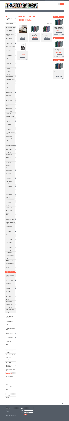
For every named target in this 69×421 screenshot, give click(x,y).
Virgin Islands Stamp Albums (9, 307)
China (6, 97)
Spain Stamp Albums (8, 261)
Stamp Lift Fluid (8, 352)
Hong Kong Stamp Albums (9, 154)
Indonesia (7, 160)
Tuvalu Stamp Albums (8, 296)
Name (22, 410)
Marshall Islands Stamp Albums (10, 199)
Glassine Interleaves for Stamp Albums (9, 334)
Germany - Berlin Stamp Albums (10, 138)
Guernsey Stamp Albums (9, 152)
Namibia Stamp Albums (9, 210)
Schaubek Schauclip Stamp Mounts (9, 338)
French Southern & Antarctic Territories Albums (10, 133)
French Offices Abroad (8, 129)
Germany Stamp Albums (9, 136)
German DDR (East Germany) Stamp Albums (10, 140)
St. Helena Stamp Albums (9, 242)
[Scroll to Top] (63, 404)
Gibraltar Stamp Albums (9, 142)
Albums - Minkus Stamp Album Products (9, 322)
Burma (6, 90)
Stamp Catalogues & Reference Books (10, 21)
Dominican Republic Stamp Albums (10, 111)
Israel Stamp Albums (8, 165)
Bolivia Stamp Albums (8, 71)
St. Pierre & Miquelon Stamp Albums (10, 245)
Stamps (7, 363)
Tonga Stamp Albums (8, 288)
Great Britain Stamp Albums (9, 143)
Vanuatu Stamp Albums (9, 302)
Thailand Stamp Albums (9, 283)
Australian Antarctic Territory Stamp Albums (10, 48)
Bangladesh (7, 60)
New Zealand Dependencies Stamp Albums (10, 223)
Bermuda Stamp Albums (9, 69)
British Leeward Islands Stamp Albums (10, 85)
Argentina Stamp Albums (9, 38)
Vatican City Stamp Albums (9, 304)
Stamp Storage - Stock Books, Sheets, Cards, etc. (9, 348)
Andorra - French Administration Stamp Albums (11, 32)
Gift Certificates (7, 0)
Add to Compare (25, 59)
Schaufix (7, 384)
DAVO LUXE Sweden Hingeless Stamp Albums (11, 269)
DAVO (6, 381)
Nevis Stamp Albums (8, 217)
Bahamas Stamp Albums (9, 55)
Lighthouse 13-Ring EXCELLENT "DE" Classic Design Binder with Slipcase (46, 34)
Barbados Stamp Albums (9, 61)
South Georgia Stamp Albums (9, 260)
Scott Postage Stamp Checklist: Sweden (23, 52)
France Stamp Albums (8, 124)
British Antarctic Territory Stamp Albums (11, 77)
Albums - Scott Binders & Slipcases (9, 314)
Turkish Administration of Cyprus (10, 293)
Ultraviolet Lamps (8, 360)
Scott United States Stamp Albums (9, 19)
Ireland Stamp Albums (8, 162)
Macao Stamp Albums (8, 192)
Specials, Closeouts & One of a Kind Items (10, 370)
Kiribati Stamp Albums (8, 176)
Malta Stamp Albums (8, 197)
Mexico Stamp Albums (8, 202)
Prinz (6, 379)
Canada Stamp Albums (9, 92)
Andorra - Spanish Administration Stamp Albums (10, 35)
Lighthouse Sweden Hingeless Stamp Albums (10, 272)
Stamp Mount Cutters (8, 341)
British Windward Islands (9, 89)
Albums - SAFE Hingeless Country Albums (9, 326)
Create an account (17, 0)
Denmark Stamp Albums (9, 108)
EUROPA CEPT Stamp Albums (10, 114)
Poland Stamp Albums (8, 231)
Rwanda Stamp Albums (9, 239)
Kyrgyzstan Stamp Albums (9, 181)
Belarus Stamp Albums (9, 63)
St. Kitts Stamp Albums (8, 244)
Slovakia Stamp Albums (9, 253)
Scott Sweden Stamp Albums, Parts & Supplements (10, 267)
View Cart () (61, 0)
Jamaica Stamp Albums (9, 170)
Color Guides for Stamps (9, 344)
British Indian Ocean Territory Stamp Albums (10, 83)
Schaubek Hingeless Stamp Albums (9, 324)
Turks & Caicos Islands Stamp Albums (10, 294)
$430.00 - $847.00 (8, 397)
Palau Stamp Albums (8, 228)
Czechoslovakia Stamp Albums (10, 106)
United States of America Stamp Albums (11, 27)
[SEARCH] (59, 4)
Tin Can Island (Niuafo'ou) (9, 285)
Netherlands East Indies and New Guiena (10, 214)
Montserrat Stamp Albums (9, 208)
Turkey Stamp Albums (8, 291)
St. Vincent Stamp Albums (9, 247)
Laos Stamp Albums (8, 183)
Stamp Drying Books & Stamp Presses (10, 346)
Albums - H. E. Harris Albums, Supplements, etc (9, 317)
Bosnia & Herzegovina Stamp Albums (10, 73)
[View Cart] (63, 4)
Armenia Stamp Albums (9, 40)
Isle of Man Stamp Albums (9, 163)
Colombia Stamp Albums (9, 100)
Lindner (7, 389)
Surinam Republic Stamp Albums (10, 263)
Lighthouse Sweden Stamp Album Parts (24, 19)
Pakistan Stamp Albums (9, 226)
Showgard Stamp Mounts (9, 339)
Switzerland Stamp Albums (9, 280)
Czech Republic (8, 105)
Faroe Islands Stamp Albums (9, 119)
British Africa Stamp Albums (9, 76)
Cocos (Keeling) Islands (9, 98)
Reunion (7, 234)
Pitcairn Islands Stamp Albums (9, 229)
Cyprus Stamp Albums (8, 103)
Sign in (14, 0)
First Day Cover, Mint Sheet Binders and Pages (9, 350)
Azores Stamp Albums (8, 53)
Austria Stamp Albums (8, 50)
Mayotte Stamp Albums (9, 200)
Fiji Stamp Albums (8, 121)
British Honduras (8, 81)
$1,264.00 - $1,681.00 (8, 400)
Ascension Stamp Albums (9, 43)
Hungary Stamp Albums (9, 155)
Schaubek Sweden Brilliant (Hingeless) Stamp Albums (11, 278)
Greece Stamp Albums (8, 147)
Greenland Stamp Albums (9, 149)
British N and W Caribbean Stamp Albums (10, 87)
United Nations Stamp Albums (9, 299)
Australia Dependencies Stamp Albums (11, 46)
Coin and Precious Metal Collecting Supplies (9, 366)
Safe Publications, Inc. (8, 387)
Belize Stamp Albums (8, 68)
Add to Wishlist (20, 59)
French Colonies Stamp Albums (10, 127)
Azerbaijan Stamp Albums (9, 52)
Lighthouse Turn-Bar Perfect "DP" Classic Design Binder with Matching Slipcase (35, 34)
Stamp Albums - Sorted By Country (9, 25)
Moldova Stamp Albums (9, 205)
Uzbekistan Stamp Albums (9, 301)
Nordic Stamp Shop (8, 362)
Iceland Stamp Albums (8, 157)
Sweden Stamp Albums (9, 265)
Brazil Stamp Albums (8, 74)
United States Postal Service (9, 376)
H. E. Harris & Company (9, 386)
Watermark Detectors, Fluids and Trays (10, 354)
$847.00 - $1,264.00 (8, 398)
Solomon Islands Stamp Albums (10, 255)
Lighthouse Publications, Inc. (9, 378)
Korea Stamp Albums (8, 178)
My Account (10, 0)
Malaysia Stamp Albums (9, 194)
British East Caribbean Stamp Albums (10, 79)
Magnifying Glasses (8, 355)
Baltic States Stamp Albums (9, 58)
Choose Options (35, 39)
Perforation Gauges (8, 357)
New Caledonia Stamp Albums (10, 219)
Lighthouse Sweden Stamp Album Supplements (10, 276)
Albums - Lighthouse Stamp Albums (9, 319)
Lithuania (7, 189)
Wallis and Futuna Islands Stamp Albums (10, 309)
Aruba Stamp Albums (8, 41)
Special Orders (7, 367)
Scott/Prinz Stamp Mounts (9, 335)
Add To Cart (23, 39)
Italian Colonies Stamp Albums (10, 168)
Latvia (6, 184)
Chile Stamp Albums (8, 95)
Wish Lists (55, 0)
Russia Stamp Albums (8, 237)
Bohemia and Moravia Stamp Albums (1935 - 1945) (10, 312)
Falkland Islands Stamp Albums (10, 116)
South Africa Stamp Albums (9, 258)
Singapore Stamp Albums (9, 250)
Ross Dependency (8, 236)
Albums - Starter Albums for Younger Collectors (10, 329)
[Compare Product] (61, 4)
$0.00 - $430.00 (8, 395)
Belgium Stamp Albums (9, 66)
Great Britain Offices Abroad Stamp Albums (10, 146)
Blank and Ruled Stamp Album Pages (10, 331)
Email (22, 412)
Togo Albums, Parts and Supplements (10, 286)
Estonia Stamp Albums (8, 113)
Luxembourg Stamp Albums (9, 191)
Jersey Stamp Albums (8, 173)
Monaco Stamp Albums (9, 207)
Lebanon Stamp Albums (9, 186)
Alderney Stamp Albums (9, 30)
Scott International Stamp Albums (10, 23)
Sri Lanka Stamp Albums (9, 252)
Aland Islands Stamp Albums (9, 28)
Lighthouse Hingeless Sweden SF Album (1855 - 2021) (23, 34)
